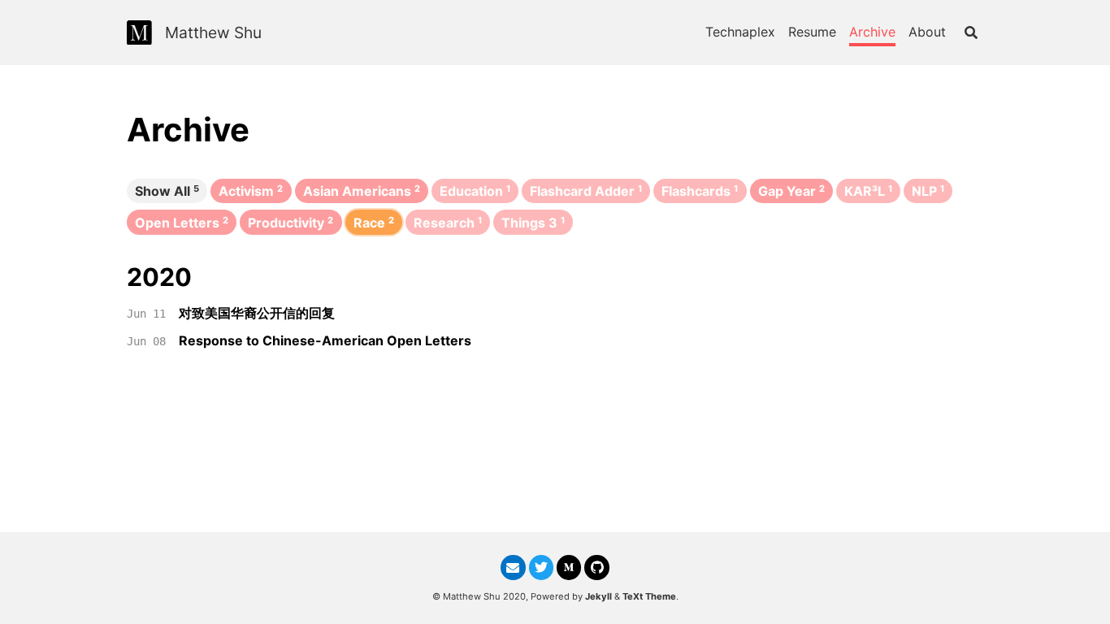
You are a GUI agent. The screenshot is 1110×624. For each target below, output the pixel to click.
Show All (167, 191)
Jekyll (598, 596)
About (927, 32)
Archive (872, 32)
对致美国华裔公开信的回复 (257, 313)
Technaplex (740, 32)
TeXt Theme (649, 596)
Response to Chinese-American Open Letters (325, 340)
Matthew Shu (213, 32)
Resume (812, 32)
